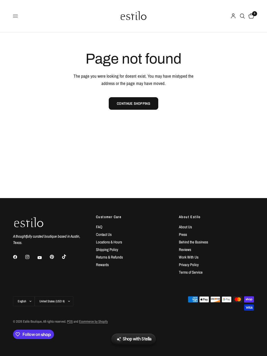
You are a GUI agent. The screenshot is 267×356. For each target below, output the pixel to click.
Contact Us (104, 234)
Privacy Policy (189, 264)
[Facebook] (19, 257)
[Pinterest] (55, 257)
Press (183, 234)
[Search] (242, 16)
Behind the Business (193, 242)
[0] (250, 16)
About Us (185, 227)
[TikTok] (68, 256)
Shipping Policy (107, 249)
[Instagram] (31, 257)
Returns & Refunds (109, 257)
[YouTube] (43, 257)
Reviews (185, 249)
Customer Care (108, 217)
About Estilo (190, 217)
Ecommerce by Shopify (93, 321)
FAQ (99, 227)
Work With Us (188, 257)
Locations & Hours (109, 242)
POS (70, 321)
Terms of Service (191, 272)
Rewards (102, 264)
